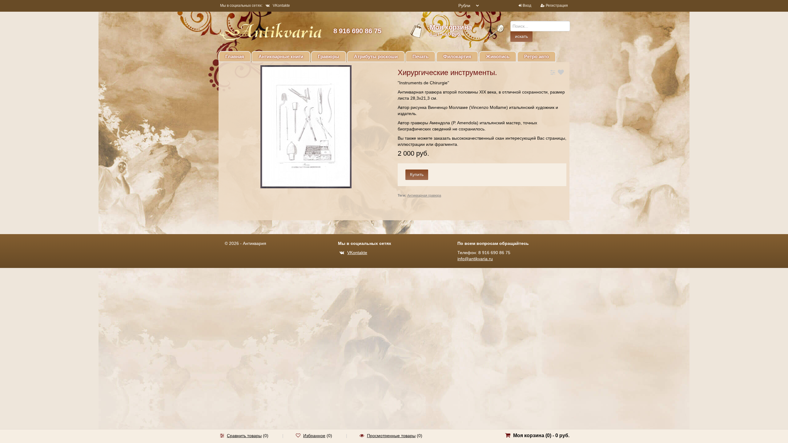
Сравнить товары (244, 435)
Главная (234, 56)
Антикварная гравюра (424, 195)
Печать (420, 56)
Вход (527, 5)
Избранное (314, 435)
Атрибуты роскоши (376, 56)
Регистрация (557, 5)
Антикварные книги (281, 56)
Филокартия (457, 56)
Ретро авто (536, 56)
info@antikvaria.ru (475, 258)
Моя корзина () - (541, 435)
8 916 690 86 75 (357, 31)
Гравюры (328, 56)
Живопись (497, 56)
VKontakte (281, 5)
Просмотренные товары (391, 435)
